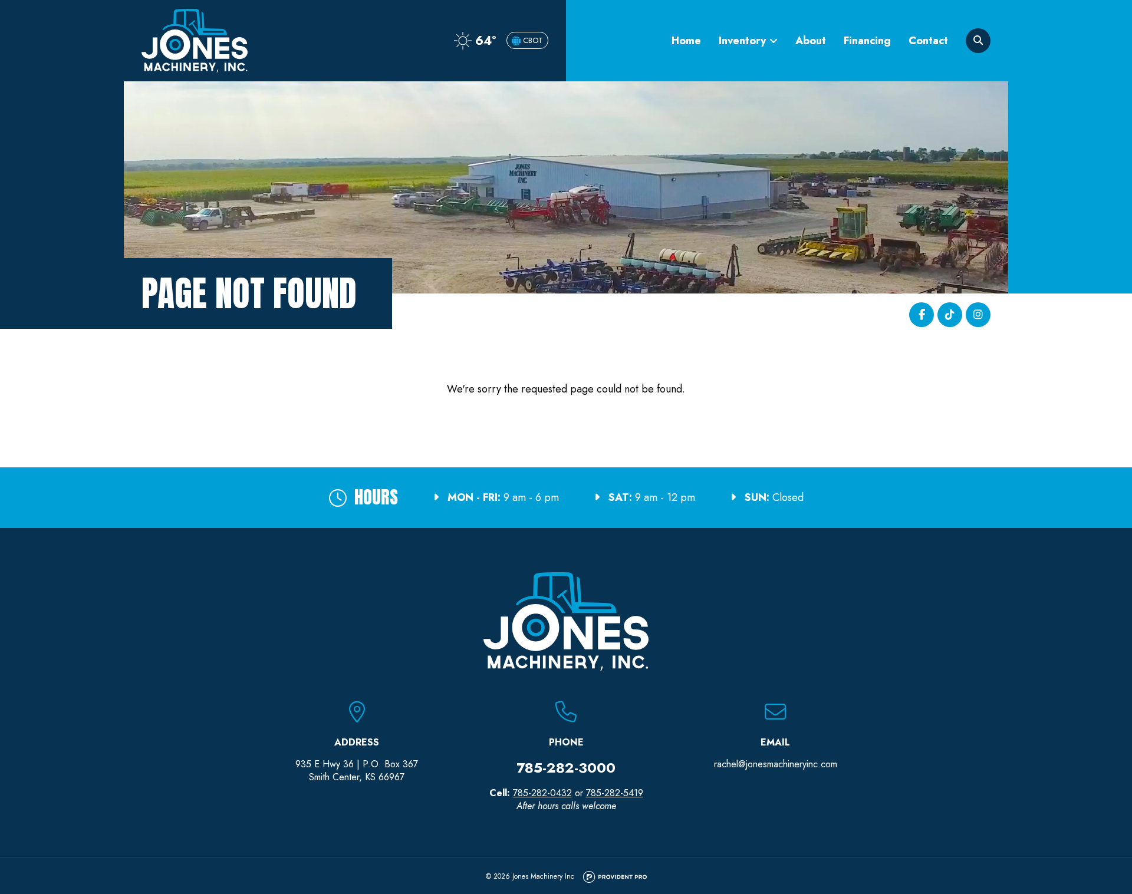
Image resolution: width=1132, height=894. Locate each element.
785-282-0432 (542, 793)
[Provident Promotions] (615, 877)
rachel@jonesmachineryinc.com (775, 764)
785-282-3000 (566, 767)
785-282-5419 (614, 793)
